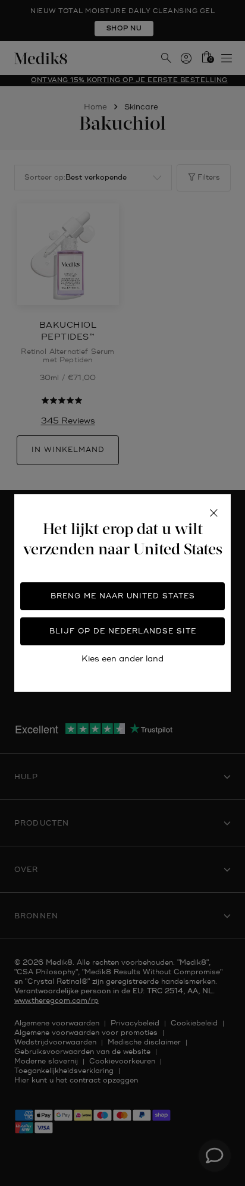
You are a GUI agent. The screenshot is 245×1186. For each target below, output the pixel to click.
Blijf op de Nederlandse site (122, 631)
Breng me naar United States (123, 596)
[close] (213, 513)
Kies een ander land (122, 659)
